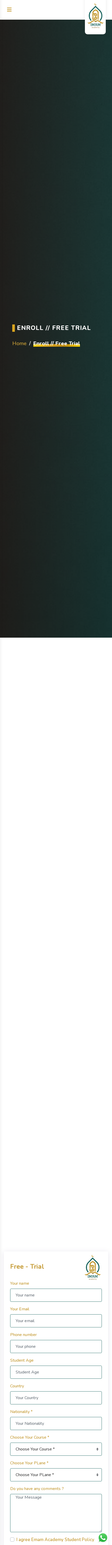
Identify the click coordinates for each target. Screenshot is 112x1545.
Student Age (22, 1360)
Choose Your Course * (29, 1437)
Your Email (19, 1309)
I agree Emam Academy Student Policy (55, 1540)
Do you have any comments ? (37, 1489)
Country (17, 1386)
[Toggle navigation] (9, 9)
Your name (19, 1283)
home (19, 343)
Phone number (23, 1335)
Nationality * (21, 1412)
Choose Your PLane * (29, 1463)
